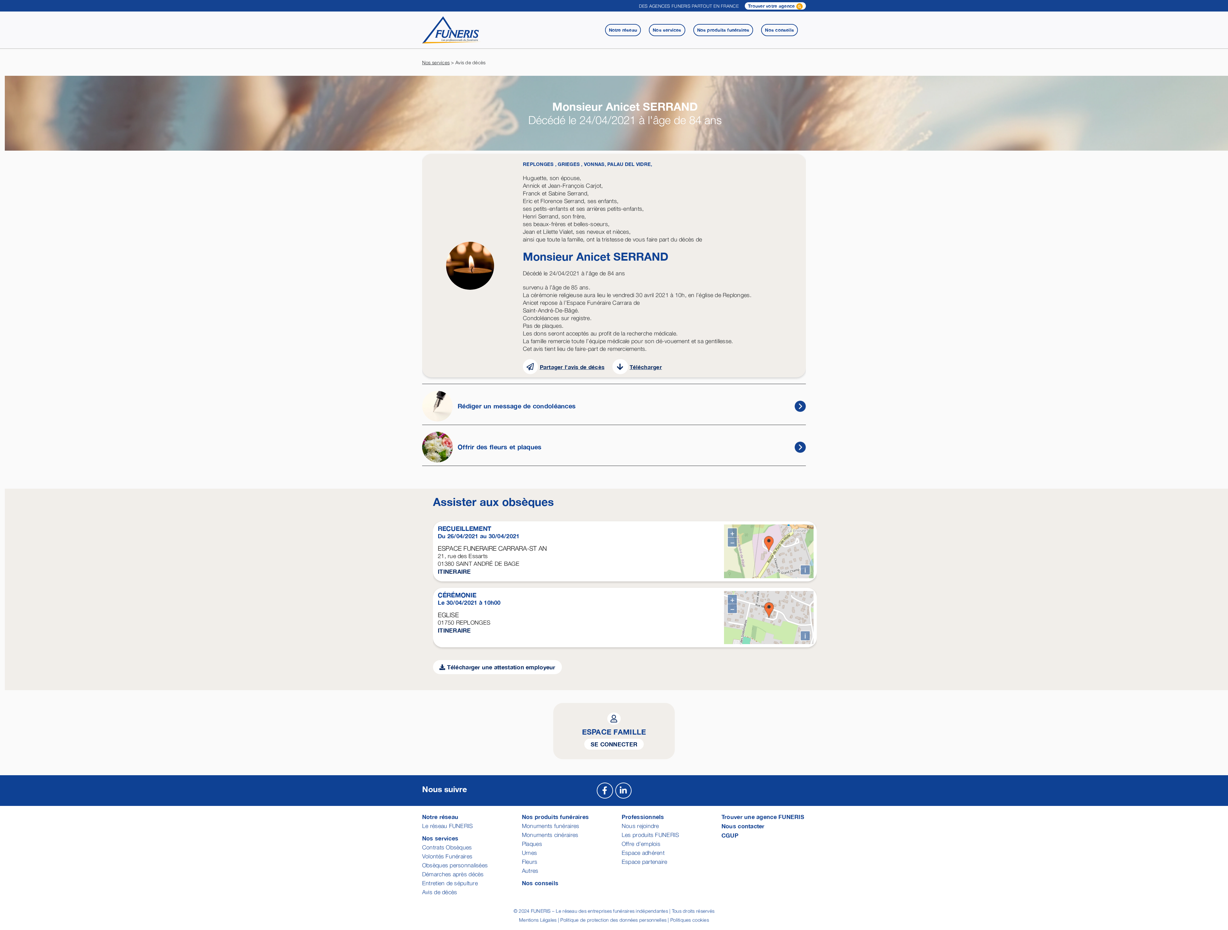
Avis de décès (439, 892)
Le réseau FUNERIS (447, 826)
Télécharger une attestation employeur (500, 667)
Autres (530, 870)
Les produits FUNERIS (650, 834)
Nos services (436, 62)
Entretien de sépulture (450, 883)
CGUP (729, 835)
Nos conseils (540, 883)
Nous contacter (743, 826)
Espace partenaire (644, 861)
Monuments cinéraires (550, 834)
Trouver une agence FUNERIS (762, 816)
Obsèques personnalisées (455, 865)
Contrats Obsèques (447, 847)
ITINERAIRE (454, 571)
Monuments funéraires (550, 826)
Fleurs (530, 861)
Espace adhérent (643, 852)
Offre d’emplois (641, 843)
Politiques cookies (689, 920)
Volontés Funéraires (447, 856)
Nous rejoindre (640, 826)
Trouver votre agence (772, 6)
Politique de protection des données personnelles (613, 920)
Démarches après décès (453, 874)
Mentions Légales (537, 920)
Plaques (532, 843)
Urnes (529, 852)
